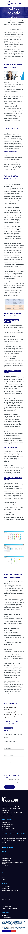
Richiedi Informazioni (6, 917)
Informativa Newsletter (7, 858)
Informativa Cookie (6, 860)
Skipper (3, 892)
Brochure (8, 728)
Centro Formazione (6, 904)
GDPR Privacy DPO (6, 854)
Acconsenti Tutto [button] (6, 931)
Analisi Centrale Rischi (6, 906)
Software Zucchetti (6, 886)
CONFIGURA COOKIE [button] (10, 927)
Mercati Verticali (5, 888)
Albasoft (3, 877)
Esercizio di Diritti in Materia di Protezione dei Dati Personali (12, 863)
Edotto (3, 879)
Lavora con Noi (5, 915)
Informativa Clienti (5, 865)
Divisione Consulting (6, 902)
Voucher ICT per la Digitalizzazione (9, 908)
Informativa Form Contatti (7, 856)
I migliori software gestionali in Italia (15, 711)
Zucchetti (4, 875)
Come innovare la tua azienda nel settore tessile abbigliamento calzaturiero (13, 716)
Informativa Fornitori (6, 868)
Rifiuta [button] (13, 931)
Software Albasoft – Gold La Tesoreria (10, 890)
